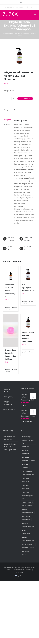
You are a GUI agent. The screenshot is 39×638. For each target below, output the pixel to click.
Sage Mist (25, 523)
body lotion (25, 450)
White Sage (25, 551)
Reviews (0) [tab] (7, 124)
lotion (24, 502)
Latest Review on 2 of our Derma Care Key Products (10, 447)
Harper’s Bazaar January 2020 (9, 437)
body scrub (25, 457)
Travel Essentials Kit (28, 544)
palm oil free (26, 516)
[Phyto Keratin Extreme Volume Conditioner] (28, 321)
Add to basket (25, 98)
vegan (32, 547)
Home (5, 33)
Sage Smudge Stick (28, 526)
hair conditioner (27, 471)
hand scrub (25, 488)
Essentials (25, 467)
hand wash (25, 492)
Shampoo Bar (26, 533)
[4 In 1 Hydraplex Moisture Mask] (28, 273)
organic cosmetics (27, 512)
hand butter (25, 478)
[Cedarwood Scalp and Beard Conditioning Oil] (10, 273)
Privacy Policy (8, 397)
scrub (24, 530)
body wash (25, 460)
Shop (9, 33)
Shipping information (8, 403)
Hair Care (14, 110)
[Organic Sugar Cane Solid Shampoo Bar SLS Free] (10, 330)
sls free (24, 537)
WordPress (19, 572)
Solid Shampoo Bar (28, 540)
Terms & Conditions (8, 390)
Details (15, 307)
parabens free (26, 519)
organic (24, 509)
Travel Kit (25, 547)
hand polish (25, 485)
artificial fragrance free (28, 441)
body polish (25, 453)
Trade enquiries (9, 409)
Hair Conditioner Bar (28, 474)
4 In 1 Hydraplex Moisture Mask (28, 288)
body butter (25, 446)
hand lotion (25, 481)
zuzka (24, 554)
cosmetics (25, 464)
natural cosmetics (27, 505)
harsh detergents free (27, 497)
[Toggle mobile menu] (35, 14)
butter (33, 460)
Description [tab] (7, 120)
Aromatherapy (26, 436)
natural (30, 502)
